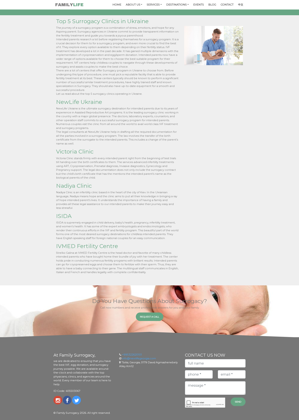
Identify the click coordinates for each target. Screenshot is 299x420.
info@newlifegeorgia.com (139, 358)
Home (116, 4)
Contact (227, 4)
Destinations (176, 4)
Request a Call (149, 316)
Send (238, 401)
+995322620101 (132, 354)
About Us (133, 4)
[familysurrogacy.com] (69, 5)
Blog (212, 4)
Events (198, 4)
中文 (240, 4)
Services (153, 4)
